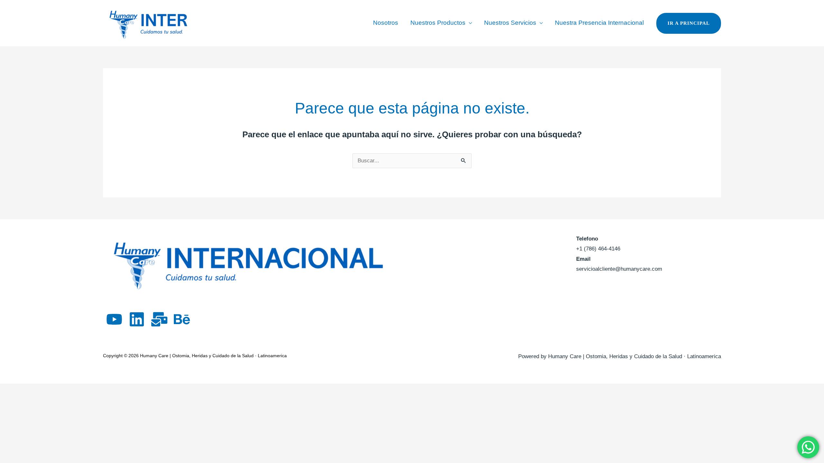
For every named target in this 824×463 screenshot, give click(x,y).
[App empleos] (159, 319)
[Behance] (182, 319)
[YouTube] (114, 319)
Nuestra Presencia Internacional (599, 22)
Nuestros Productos (437, 22)
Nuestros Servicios (510, 22)
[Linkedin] (137, 319)
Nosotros (385, 22)
